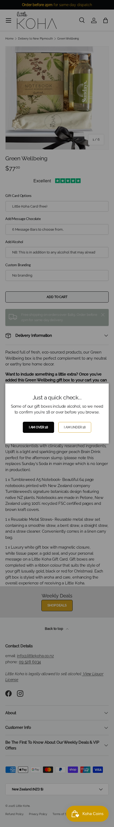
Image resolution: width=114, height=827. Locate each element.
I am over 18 (38, 427)
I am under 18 (75, 427)
